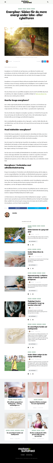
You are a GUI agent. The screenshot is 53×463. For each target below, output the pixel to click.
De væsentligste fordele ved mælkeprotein (37, 328)
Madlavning (39, 324)
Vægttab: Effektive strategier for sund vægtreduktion (38, 403)
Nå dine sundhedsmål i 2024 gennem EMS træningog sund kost (38, 434)
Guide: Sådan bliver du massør (35, 253)
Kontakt (23, 454)
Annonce (20, 8)
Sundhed (28, 8)
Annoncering (29, 454)
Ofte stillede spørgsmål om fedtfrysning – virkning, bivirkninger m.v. (15, 403)
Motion (24, 8)
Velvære (39, 249)
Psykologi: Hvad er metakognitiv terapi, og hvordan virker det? (36, 303)
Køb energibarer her (41, 93)
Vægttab (33, 8)
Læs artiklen (32, 241)
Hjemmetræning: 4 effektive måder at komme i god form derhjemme (37, 277)
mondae (10, 61)
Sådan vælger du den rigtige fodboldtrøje (37, 355)
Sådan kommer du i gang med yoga (38, 230)
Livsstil (34, 249)
